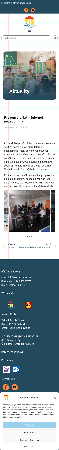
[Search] (55, 37)
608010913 (23, 284)
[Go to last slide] (6, 211)
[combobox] (26, 37)
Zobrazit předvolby (29, 440)
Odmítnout (29, 432)
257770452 (25, 277)
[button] (55, 397)
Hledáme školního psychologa (16, 3)
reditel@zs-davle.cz (19, 327)
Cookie (26, 446)
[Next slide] (52, 211)
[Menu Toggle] (29, 31)
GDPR (32, 446)
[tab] (27, 236)
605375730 (25, 281)
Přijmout (29, 425)
